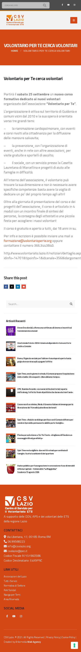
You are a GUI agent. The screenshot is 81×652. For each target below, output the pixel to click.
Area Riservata (11, 599)
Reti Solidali (10, 590)
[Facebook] (62, 4)
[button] (73, 20)
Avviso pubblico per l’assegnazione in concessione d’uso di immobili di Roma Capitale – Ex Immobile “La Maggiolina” (46, 469)
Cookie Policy (68, 637)
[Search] (45, 5)
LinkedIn (18, 287)
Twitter (12, 287)
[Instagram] (74, 4)
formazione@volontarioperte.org (28, 240)
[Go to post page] (10, 330)
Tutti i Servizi (10, 581)
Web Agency (34, 642)
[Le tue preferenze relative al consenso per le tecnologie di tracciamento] (74, 645)
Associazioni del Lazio (15, 576)
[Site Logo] (15, 20)
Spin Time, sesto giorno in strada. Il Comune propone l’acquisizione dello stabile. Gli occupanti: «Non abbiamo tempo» (45, 375)
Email (23, 287)
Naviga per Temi (12, 595)
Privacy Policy (53, 637)
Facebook (6, 287)
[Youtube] (68, 4)
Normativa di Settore (14, 585)
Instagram (21, 616)
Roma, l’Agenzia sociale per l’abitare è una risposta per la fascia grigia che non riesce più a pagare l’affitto (44, 360)
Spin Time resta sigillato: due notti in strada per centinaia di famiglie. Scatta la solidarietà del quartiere (42, 452)
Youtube (14, 616)
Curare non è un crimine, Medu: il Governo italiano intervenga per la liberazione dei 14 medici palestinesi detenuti (45, 406)
